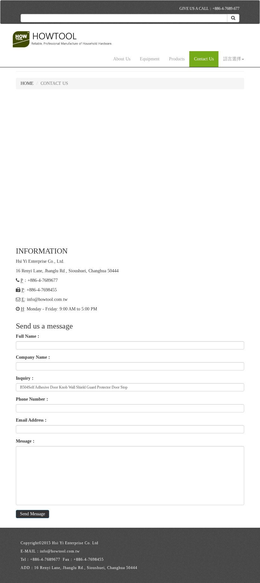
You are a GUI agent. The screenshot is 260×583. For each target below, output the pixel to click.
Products (177, 59)
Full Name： (28, 336)
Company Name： (33, 357)
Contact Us (204, 59)
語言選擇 (232, 59)
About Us (121, 59)
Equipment (149, 59)
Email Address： (32, 420)
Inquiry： (25, 378)
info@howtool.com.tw (47, 299)
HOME (27, 83)
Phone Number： (32, 399)
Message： (26, 441)
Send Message (32, 514)
